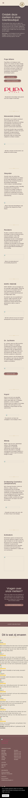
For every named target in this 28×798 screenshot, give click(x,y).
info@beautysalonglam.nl (7, 780)
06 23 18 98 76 (4, 778)
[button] (3, 3)
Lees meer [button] (7, 791)
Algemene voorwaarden (6, 773)
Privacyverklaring (5, 772)
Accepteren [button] (5, 795)
